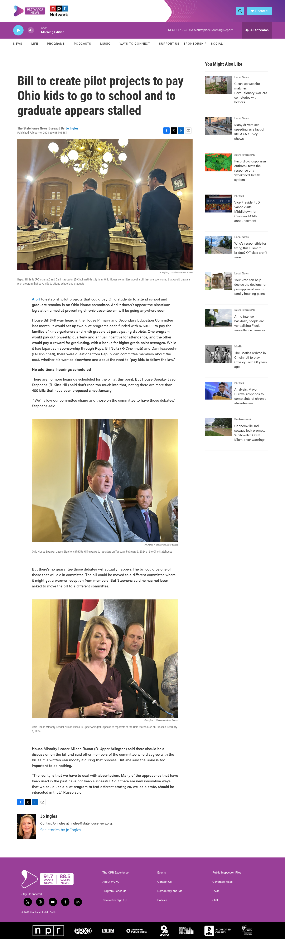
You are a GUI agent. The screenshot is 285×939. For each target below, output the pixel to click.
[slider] (37, 30)
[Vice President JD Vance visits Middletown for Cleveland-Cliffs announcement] (218, 203)
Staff (215, 900)
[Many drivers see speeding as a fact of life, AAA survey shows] (218, 126)
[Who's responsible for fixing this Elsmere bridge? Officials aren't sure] (218, 245)
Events (161, 872)
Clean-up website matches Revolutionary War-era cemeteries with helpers (250, 92)
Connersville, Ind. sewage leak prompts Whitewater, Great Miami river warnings (249, 432)
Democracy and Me (169, 890)
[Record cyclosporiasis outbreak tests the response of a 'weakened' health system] (218, 162)
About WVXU (110, 881)
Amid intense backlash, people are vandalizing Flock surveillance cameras (249, 323)
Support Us (169, 43)
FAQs (215, 890)
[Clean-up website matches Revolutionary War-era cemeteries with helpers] (218, 85)
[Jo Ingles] (26, 826)
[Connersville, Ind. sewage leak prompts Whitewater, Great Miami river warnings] (218, 427)
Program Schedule (114, 890)
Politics (239, 196)
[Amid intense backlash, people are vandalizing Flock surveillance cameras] (218, 318)
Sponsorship (195, 43)
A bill (36, 299)
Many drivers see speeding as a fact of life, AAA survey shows (249, 131)
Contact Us (164, 881)
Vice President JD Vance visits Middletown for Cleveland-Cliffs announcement (247, 211)
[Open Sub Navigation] (25, 43)
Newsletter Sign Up (114, 900)
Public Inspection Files (226, 872)
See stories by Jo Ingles (60, 829)
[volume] (30, 30)
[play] (18, 30)
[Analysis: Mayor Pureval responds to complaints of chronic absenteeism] (218, 391)
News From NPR (244, 155)
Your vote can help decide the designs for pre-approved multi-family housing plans (250, 286)
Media (238, 346)
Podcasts (82, 43)
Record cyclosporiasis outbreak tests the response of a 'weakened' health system (250, 170)
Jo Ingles (72, 128)
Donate (261, 11)
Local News (241, 77)
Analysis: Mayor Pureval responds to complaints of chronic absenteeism (250, 396)
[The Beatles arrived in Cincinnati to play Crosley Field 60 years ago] (218, 354)
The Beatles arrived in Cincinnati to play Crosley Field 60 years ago (250, 359)
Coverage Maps (222, 881)
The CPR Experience (115, 872)
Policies (162, 900)
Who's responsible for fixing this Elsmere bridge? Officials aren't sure (250, 250)
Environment (242, 419)
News (17, 43)
